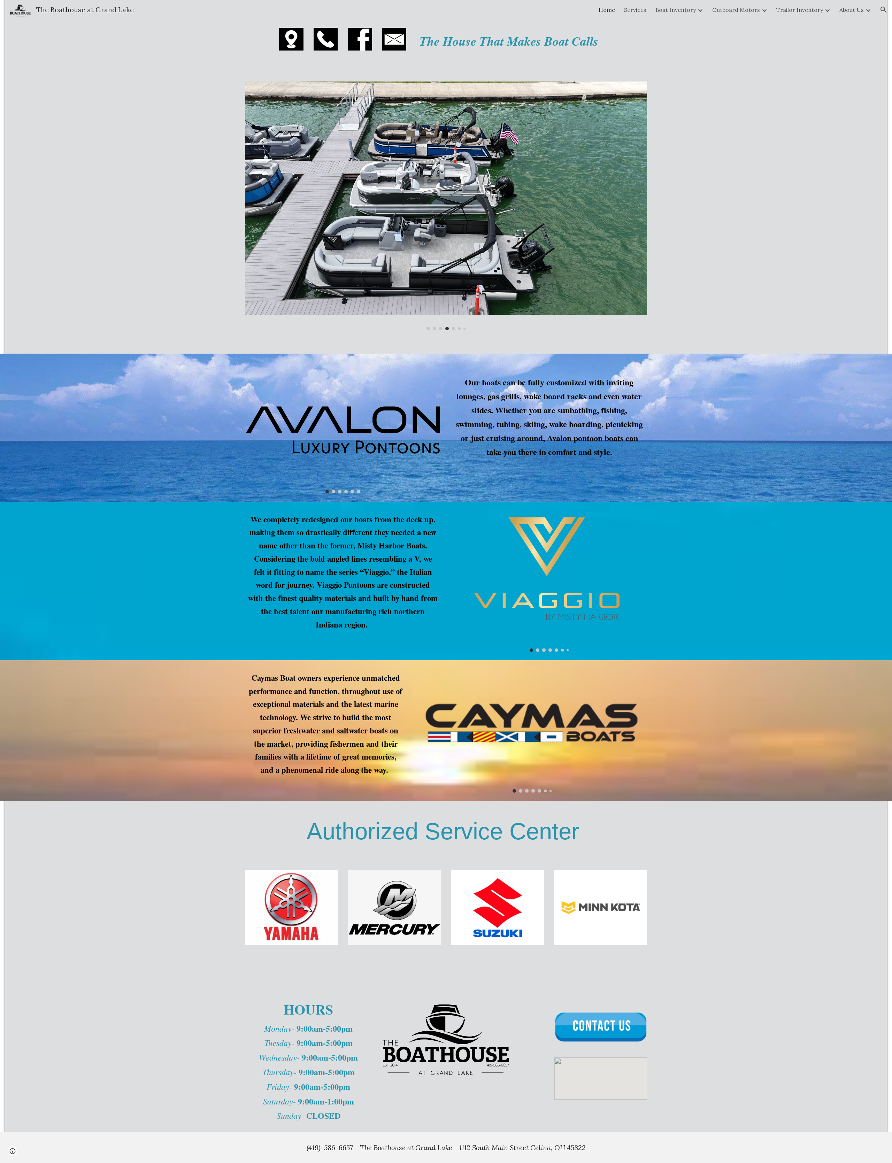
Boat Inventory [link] (675, 9)
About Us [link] (851, 9)
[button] (883, 9)
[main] (532, 41)
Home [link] (607, 9)
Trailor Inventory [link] (799, 9)
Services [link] (635, 9)
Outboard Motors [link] (736, 9)
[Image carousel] (446, 206)
